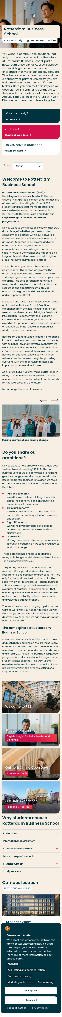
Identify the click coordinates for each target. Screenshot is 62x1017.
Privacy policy (40, 1008)
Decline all (31, 1000)
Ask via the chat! (14, 150)
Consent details (16, 1008)
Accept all (31, 990)
